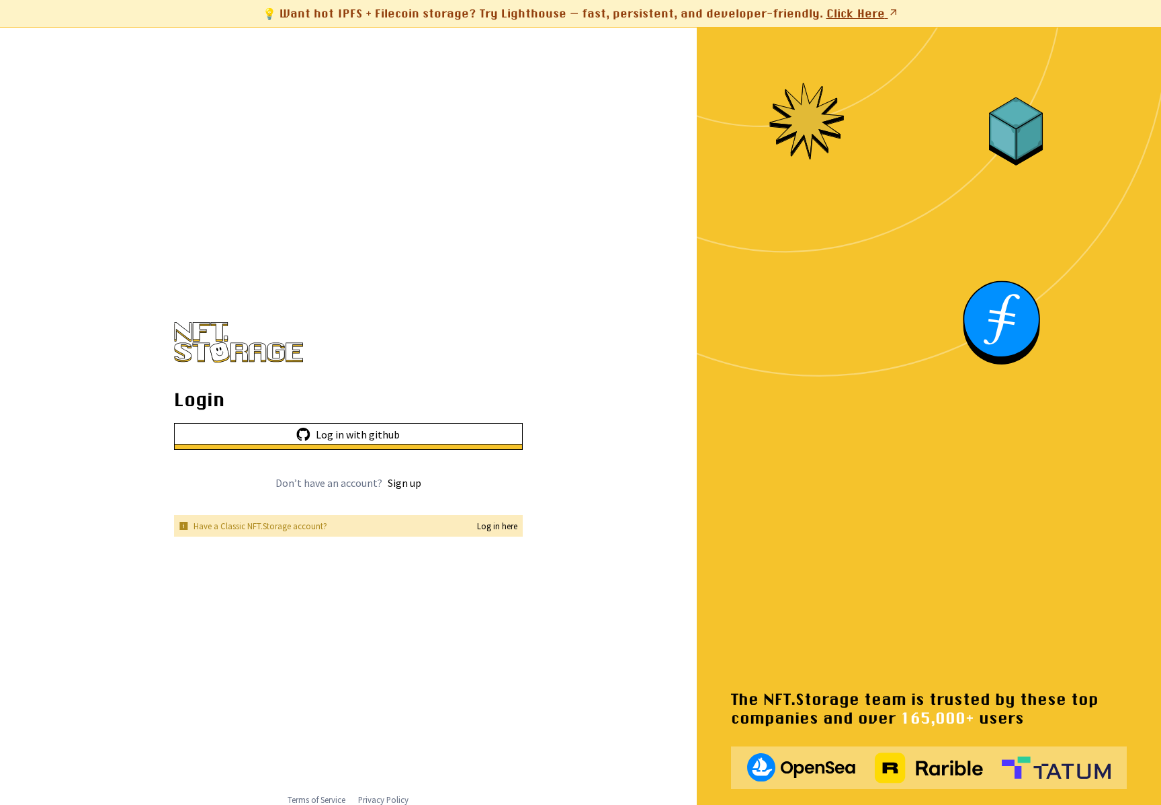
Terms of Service (316, 799)
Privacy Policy (383, 799)
